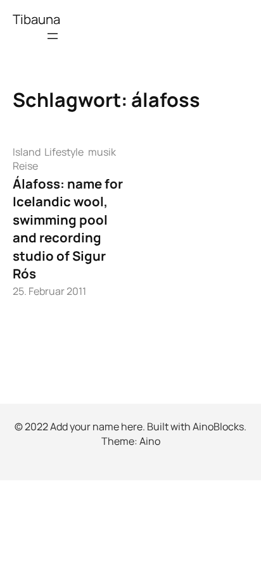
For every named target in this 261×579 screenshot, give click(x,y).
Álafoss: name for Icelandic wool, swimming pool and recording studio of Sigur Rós (68, 229)
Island (27, 152)
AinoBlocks (218, 426)
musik (102, 152)
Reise (25, 166)
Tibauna (36, 19)
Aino (149, 441)
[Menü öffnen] (52, 36)
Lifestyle (64, 152)
